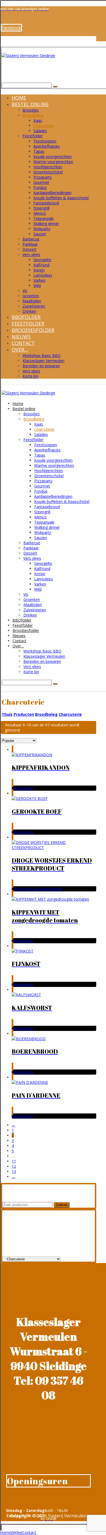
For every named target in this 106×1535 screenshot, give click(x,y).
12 (14, 1166)
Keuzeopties (22, 788)
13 (14, 1171)
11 (14, 1161)
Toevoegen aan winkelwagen (37, 888)
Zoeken (61, 1205)
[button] (11, 27)
